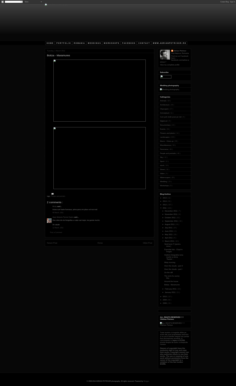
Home (100, 243)
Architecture (165, 105)
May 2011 (169, 234)
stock (162, 165)
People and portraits (58, 196)
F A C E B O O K (128, 43)
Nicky (54, 206)
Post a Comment (56, 232)
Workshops (164, 186)
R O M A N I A (79, 43)
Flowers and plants (167, 133)
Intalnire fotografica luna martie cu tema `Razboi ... (173, 257)
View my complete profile (169, 65)
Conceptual (164, 113)
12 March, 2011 (57, 228)
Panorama (164, 149)
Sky (161, 157)
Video (162, 173)
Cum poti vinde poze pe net (171, 117)
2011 (165, 208)
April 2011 (169, 238)
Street (162, 169)
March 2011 (170, 241)
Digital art (164, 121)
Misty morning (169, 262)
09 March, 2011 (57, 213)
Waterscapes (165, 177)
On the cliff (168, 272)
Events (163, 129)
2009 (165, 300)
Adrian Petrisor (180, 51)
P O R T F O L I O (63, 43)
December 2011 (171, 211)
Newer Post (52, 243)
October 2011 (170, 218)
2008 (165, 303)
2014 (165, 198)
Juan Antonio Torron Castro (63, 217)
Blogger (146, 381)
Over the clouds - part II (173, 266)
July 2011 (169, 228)
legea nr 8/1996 (179, 340)
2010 (165, 296)
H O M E (50, 43)
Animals (163, 101)
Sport (162, 161)
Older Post (147, 243)
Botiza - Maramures (172, 285)
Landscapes (165, 137)
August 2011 (170, 224)
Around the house (171, 281)
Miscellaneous (166, 145)
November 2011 (171, 214)
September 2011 (171, 221)
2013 (165, 201)
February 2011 (171, 289)
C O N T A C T (144, 43)
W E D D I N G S (94, 43)
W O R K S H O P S (111, 43)
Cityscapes (164, 109)
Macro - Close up (167, 141)
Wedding (163, 181)
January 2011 (170, 292)
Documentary (165, 125)
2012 (165, 205)
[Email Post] (52, 194)
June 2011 (169, 231)
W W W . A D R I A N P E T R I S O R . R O (169, 43)
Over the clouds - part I (173, 269)
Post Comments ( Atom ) (104, 249)
